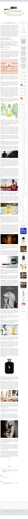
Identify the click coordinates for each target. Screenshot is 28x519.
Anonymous (24, 81)
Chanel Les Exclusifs (23, 119)
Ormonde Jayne (23, 173)
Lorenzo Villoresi (8, 506)
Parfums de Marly (23, 175)
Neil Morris (23, 167)
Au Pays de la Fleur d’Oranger (16, 503)
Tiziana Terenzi (23, 188)
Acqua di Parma (3, 503)
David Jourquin (23, 124)
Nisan (22, 208)
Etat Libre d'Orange (23, 133)
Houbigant (23, 143)
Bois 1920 (23, 503)
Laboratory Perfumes (23, 154)
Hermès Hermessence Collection (7, 501)
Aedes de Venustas (7, 503)
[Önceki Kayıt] (17, 498)
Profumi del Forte (23, 181)
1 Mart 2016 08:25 (10, 475)
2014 (21, 221)
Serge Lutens (23, 185)
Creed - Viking (23, 305)
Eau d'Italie (22, 504)
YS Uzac (23, 192)
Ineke (23, 145)
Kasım (22, 206)
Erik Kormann (26, 504)
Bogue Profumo (20, 503)
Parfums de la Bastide (23, 174)
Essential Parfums (23, 132)
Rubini (23, 184)
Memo (23, 161)
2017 (21, 204)
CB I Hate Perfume (23, 118)
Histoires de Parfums (23, 142)
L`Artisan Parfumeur (23, 153)
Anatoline (23, 109)
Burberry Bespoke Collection (3, 504)
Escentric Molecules (23, 131)
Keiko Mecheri (23, 151)
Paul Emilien (23, 177)
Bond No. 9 (23, 114)
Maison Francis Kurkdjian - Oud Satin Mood (23, 262)
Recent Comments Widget (24, 101)
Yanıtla (3, 473)
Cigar (10, 504)
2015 (21, 220)
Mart (22, 209)
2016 (21, 205)
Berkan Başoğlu (4, 475)
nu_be (23, 170)
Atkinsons (23, 110)
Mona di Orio (23, 163)
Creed (23, 122)
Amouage (23, 108)
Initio (23, 146)
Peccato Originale (23, 178)
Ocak (22, 210)
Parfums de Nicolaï (23, 176)
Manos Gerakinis (23, 159)
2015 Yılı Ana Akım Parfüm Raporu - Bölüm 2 (24, 212)
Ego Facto (24, 504)
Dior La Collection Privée (23, 125)
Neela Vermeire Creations (23, 165)
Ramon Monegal (23, 182)
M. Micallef (11, 506)
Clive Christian (13, 504)
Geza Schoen (23, 138)
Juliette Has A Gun (23, 150)
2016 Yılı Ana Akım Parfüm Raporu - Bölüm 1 (23, 235)
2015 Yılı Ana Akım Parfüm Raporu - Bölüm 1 (24, 215)
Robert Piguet (23, 183)
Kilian (23, 152)
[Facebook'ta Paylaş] (9, 460)
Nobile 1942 (23, 169)
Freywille (23, 137)
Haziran (23, 207)
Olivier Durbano (15, 502)
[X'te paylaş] (8, 460)
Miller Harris (23, 162)
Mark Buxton (23, 160)
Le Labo (23, 155)
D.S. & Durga (23, 123)
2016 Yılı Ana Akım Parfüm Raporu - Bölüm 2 (23, 280)
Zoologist (4, 508)
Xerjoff (23, 191)
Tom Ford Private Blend (23, 189)
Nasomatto (27, 506)
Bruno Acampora (23, 115)
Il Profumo (23, 144)
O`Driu (11, 507)
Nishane (23, 168)
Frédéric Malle (23, 136)
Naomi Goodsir (24, 506)
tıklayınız (12, 49)
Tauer (23, 186)
